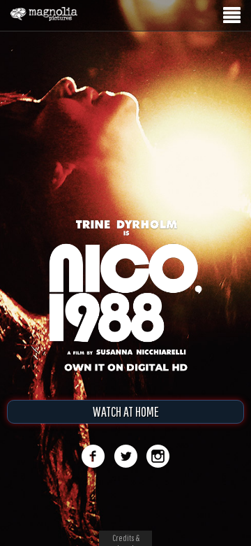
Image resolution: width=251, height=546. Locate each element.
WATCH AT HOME (126, 411)
